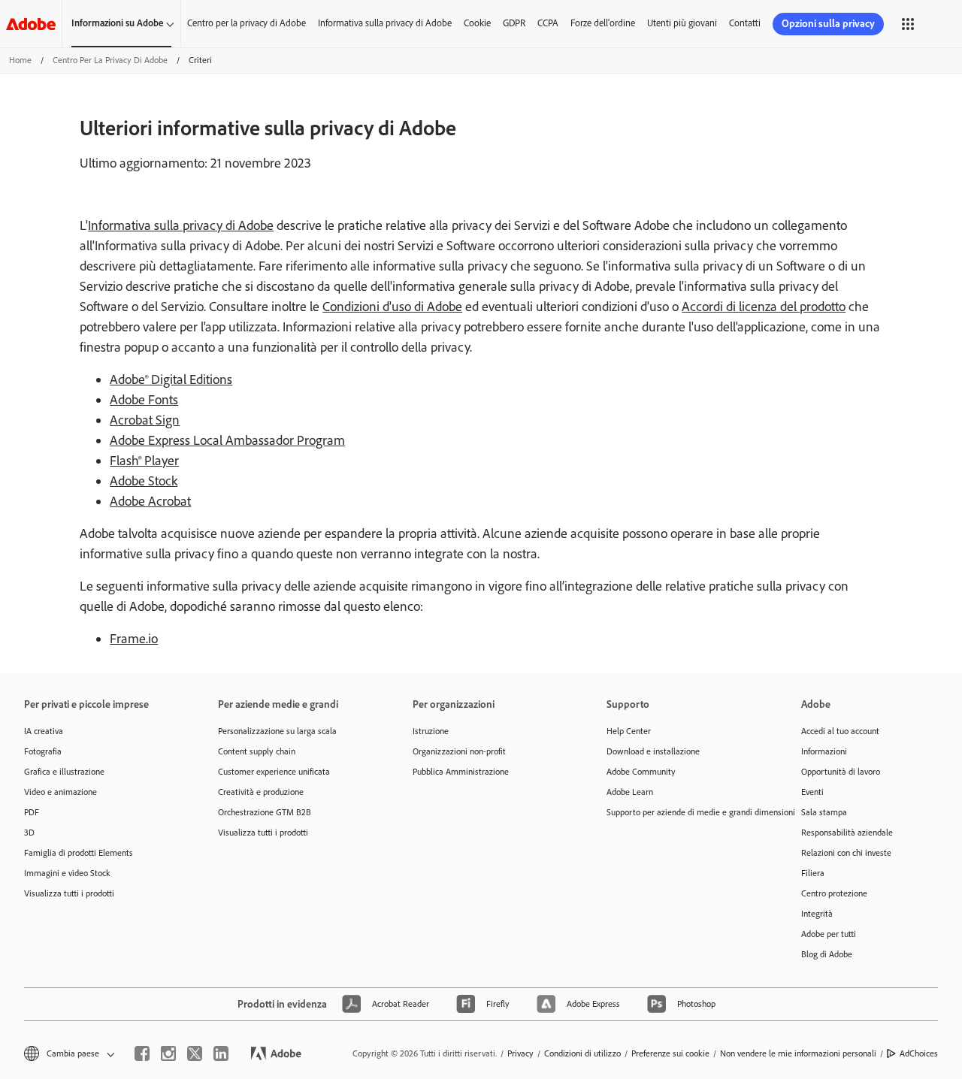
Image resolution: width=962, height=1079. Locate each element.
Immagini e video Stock (67, 873)
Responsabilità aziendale (847, 832)
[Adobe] (31, 23)
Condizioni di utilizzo (582, 1053)
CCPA (547, 23)
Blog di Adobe (826, 954)
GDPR (514, 23)
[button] (908, 24)
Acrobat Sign (145, 420)
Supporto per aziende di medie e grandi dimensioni (681, 812)
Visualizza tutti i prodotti (69, 893)
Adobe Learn (630, 792)
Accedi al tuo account (840, 731)
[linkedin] (220, 1053)
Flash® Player (144, 460)
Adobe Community (641, 771)
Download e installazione (653, 751)
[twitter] (194, 1053)
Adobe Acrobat (150, 501)
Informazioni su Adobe (117, 23)
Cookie (477, 23)
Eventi (812, 792)
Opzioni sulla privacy (828, 23)
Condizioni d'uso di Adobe (392, 306)
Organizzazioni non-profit (459, 751)
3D (29, 832)
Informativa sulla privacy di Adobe (385, 23)
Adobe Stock (143, 481)
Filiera (812, 873)
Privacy (520, 1053)
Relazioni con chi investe (846, 853)
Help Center (629, 731)
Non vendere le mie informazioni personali (798, 1053)
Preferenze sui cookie (670, 1053)
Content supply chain (256, 751)
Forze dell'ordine (602, 23)
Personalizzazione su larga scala (277, 731)
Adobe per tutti (828, 934)
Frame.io (134, 638)
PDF (31, 812)
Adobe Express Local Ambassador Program (227, 440)
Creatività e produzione (261, 792)
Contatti (745, 23)
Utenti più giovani (682, 23)
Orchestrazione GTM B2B (264, 812)
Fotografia (43, 751)
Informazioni (824, 751)
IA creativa (43, 731)
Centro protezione (834, 893)
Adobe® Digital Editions (171, 379)
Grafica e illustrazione (64, 771)
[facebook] (142, 1053)
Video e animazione (60, 792)
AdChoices (919, 1053)
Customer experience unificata (274, 771)
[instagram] (168, 1053)
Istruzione (431, 731)
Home (20, 60)
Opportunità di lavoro (840, 771)
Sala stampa (824, 812)
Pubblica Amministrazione (461, 771)
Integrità (817, 913)
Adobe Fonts (144, 399)
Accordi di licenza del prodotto (764, 306)
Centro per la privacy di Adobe (246, 23)
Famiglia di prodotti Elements (78, 853)
